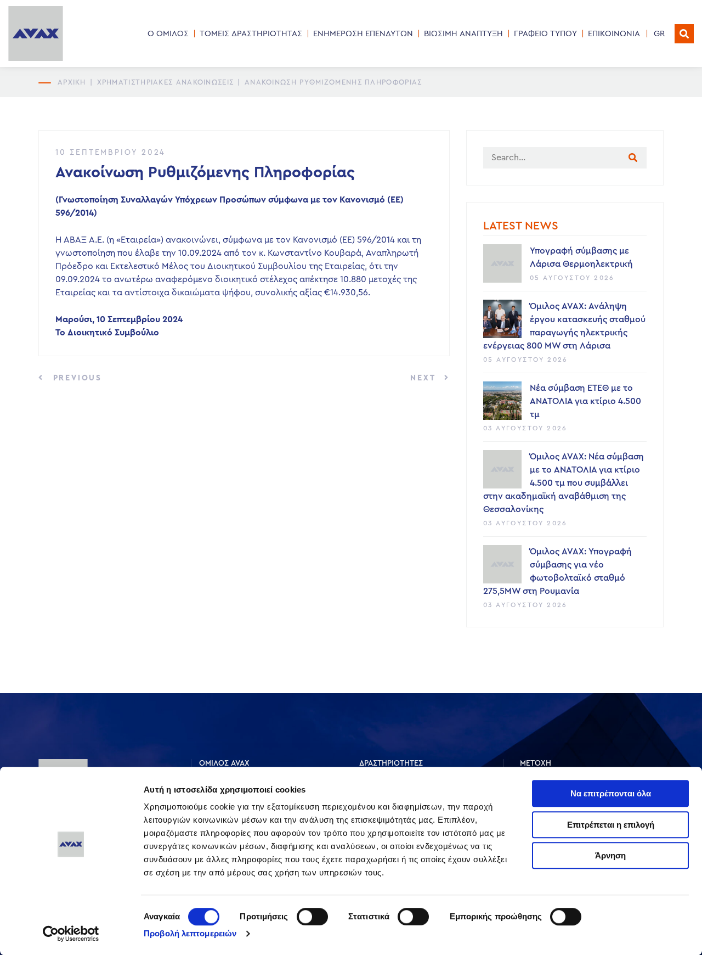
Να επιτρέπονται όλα (610, 793)
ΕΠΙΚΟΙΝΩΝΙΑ (614, 34)
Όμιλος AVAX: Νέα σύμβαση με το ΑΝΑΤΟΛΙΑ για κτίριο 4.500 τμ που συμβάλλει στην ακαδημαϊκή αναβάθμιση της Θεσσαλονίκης (563, 483)
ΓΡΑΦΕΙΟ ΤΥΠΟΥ (545, 34)
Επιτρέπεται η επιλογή (610, 824)
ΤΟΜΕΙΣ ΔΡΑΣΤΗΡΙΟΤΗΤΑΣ (251, 34)
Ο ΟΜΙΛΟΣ (168, 34)
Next (424, 378)
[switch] (312, 916)
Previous (75, 378)
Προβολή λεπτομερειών (190, 933)
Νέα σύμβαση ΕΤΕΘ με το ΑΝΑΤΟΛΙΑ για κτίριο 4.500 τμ (585, 401)
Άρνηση (610, 855)
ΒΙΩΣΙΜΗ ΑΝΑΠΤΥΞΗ (463, 34)
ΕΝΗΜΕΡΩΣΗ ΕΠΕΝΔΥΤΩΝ (363, 34)
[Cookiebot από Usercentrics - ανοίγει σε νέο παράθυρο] (71, 933)
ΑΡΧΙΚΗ (72, 82)
